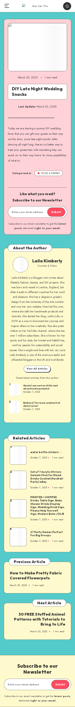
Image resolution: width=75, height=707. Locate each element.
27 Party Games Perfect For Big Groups (46, 533)
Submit (56, 212)
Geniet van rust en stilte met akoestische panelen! (40, 387)
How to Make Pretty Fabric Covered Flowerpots (36, 575)
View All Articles (37, 368)
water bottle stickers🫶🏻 (46, 452)
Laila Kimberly (47, 261)
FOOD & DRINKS (50, 173)
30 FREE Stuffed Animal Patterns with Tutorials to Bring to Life (39, 619)
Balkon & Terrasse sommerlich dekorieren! (41, 404)
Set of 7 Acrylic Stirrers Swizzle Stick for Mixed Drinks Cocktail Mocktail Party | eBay (46, 477)
